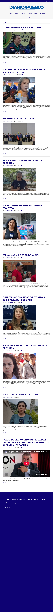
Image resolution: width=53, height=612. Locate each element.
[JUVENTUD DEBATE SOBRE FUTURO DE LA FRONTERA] (19, 226)
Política (10, 13)
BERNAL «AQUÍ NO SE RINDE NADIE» (21, 255)
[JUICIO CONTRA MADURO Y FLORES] (20, 411)
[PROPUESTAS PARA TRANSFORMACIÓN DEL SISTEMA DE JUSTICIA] (19, 89)
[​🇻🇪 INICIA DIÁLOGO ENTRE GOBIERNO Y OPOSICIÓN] (19, 179)
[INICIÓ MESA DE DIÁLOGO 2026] (19, 134)
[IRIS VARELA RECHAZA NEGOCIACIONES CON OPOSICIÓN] (19, 365)
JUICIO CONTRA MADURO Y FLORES (20, 394)
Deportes (23, 13)
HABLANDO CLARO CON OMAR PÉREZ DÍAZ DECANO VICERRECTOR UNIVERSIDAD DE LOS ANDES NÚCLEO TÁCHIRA (26, 442)
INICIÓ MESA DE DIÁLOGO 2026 (18, 118)
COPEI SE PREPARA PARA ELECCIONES (22, 27)
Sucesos (16, 13)
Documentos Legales (26, 17)
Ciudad (36, 13)
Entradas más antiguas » (45, 488)
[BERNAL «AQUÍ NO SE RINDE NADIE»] (19, 270)
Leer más (4, 62)
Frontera (42, 13)
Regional (30, 13)
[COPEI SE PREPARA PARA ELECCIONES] (19, 43)
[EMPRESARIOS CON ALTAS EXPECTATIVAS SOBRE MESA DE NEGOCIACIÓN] (19, 317)
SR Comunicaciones (33, 610)
